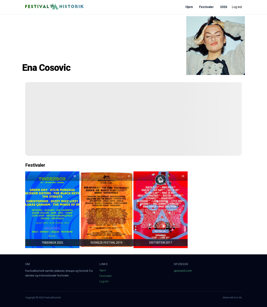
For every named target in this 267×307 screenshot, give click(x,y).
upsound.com (183, 271)
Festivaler (206, 7)
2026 (223, 7)
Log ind (237, 7)
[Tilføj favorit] (75, 176)
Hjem (189, 7)
